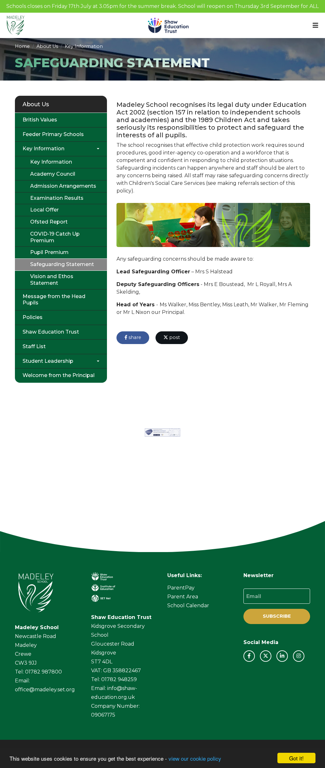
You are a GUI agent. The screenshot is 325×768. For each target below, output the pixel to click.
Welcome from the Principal (59, 375)
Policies (33, 317)
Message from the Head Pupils (54, 299)
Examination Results (56, 198)
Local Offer (44, 210)
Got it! (296, 758)
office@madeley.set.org (45, 690)
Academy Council (52, 174)
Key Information (84, 46)
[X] (265, 656)
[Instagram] (298, 656)
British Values (40, 120)
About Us (47, 46)
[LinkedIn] (282, 656)
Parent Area (182, 597)
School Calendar (188, 605)
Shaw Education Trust (51, 332)
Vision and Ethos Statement (51, 279)
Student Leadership (48, 361)
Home (22, 46)
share (134, 337)
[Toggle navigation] (315, 25)
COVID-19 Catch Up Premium (55, 237)
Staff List (34, 346)
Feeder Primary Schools (53, 134)
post (174, 337)
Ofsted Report (49, 222)
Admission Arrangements (63, 186)
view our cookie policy (195, 758)
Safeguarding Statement (62, 264)
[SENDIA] (162, 432)
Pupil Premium (49, 252)
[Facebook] (249, 656)
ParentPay (181, 588)
